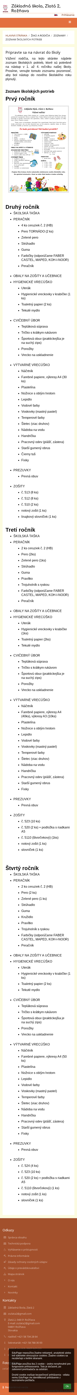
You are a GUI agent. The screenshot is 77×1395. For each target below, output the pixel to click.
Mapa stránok (16, 1274)
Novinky (13, 1292)
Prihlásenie (68, 15)
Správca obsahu (17, 1237)
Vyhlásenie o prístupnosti (23, 1249)
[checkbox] (42, 214)
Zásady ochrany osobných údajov (27, 1262)
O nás (11, 1280)
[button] (56, 15)
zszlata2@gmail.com (20, 1313)
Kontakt (12, 1286)
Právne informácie (18, 1256)
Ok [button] (67, 1386)
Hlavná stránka (16, 35)
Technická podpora (19, 1243)
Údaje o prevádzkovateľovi (23, 1268)
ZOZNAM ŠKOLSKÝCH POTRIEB (24, 39)
